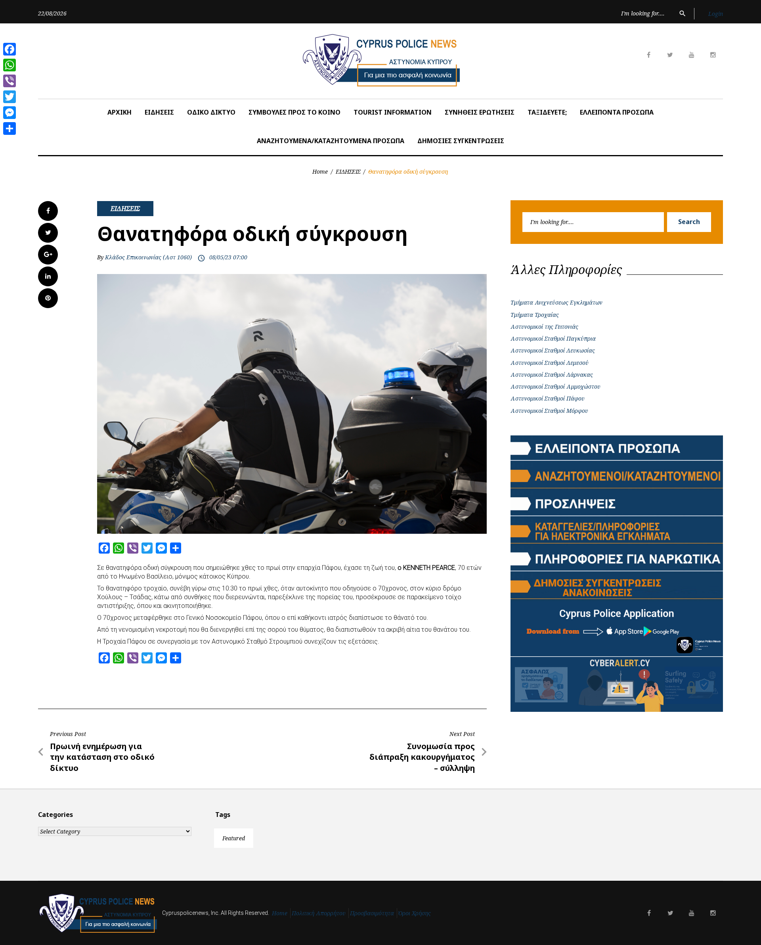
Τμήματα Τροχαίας (535, 314)
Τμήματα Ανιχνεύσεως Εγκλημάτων (556, 302)
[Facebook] (9, 49)
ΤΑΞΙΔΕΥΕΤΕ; (547, 112)
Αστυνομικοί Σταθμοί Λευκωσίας (553, 350)
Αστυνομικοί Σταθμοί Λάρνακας (552, 374)
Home (320, 171)
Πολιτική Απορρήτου (319, 913)
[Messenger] (9, 113)
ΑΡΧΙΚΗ (119, 112)
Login (715, 13)
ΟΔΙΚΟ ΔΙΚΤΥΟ (211, 112)
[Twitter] (9, 97)
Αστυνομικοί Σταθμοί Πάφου (548, 398)
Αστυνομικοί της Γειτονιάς (544, 326)
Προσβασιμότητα (372, 913)
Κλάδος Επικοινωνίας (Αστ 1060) (148, 257)
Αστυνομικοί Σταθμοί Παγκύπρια (553, 338)
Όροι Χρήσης (414, 913)
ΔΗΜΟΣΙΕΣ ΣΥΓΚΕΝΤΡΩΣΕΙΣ (460, 140)
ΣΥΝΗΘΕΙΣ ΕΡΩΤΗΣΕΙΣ (479, 112)
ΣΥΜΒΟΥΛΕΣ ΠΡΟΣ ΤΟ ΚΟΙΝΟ (294, 112)
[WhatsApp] (9, 65)
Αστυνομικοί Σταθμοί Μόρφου (549, 410)
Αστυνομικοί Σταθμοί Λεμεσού (550, 362)
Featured (233, 838)
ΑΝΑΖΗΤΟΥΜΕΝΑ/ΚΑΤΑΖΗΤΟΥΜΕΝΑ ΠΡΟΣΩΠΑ (330, 140)
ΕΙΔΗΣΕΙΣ (159, 112)
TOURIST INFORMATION (393, 112)
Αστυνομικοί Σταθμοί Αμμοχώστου (555, 386)
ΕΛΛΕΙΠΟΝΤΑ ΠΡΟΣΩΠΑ (617, 112)
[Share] (9, 128)
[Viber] (9, 81)
